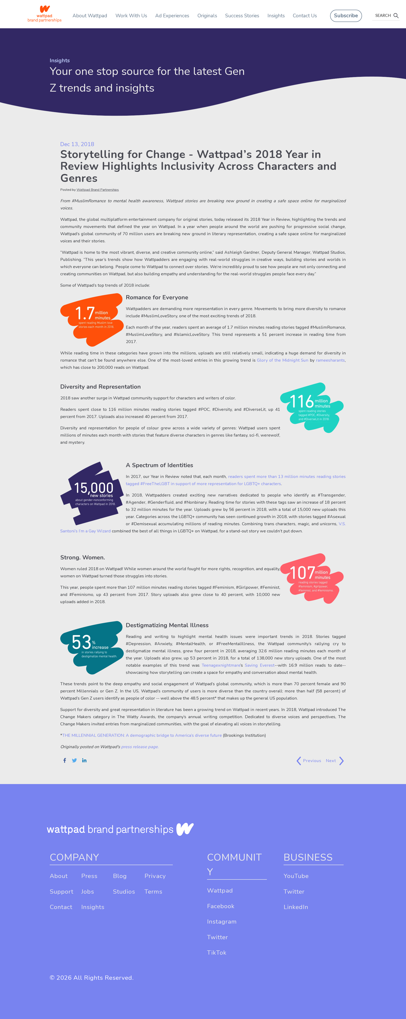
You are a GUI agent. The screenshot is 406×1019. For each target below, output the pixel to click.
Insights (276, 15)
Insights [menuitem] (92, 907)
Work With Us (131, 15)
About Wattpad (90, 15)
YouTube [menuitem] (296, 876)
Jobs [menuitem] (87, 891)
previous (312, 761)
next (331, 761)
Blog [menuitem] (120, 876)
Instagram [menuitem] (222, 921)
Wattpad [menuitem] (220, 890)
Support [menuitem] (61, 891)
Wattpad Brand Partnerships (98, 189)
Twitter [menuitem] (217, 937)
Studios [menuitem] (124, 891)
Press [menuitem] (89, 876)
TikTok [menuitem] (216, 952)
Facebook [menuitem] (221, 906)
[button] (346, 16)
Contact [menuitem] (61, 907)
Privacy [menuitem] (155, 876)
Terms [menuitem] (153, 891)
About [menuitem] (59, 876)
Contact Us (305, 15)
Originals (207, 15)
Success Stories (242, 15)
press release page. (140, 747)
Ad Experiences (172, 15)
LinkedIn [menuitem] (296, 907)
